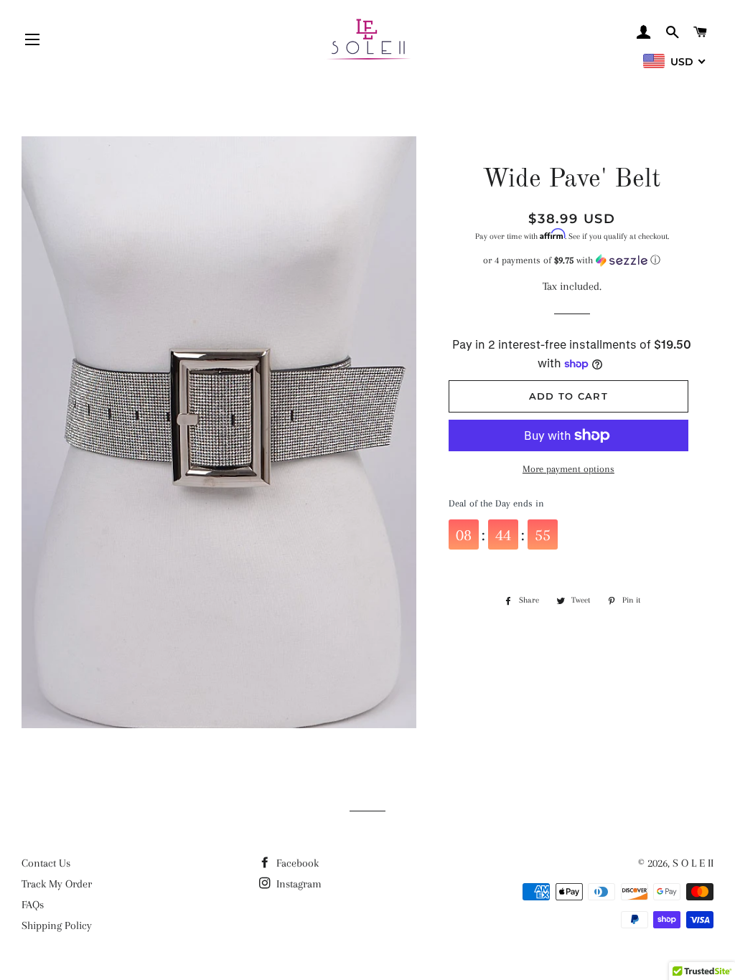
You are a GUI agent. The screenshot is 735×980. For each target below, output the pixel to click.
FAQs (33, 904)
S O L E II (693, 863)
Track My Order (57, 883)
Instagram (297, 883)
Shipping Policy (57, 925)
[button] (572, 260)
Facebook (296, 863)
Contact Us (46, 863)
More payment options (568, 468)
